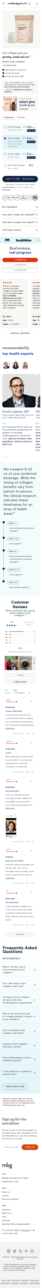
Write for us (7, 1213)
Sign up (29, 1147)
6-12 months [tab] (20, 270)
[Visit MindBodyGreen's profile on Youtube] (32, 1251)
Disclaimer (25, 1280)
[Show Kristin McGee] (25, 365)
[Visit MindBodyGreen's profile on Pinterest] (26, 1251)
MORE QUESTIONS (15, 1087)
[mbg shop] (17, 3)
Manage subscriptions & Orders (15, 1178)
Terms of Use (16, 1280)
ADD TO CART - (20, 179)
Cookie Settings (34, 1283)
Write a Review (24, 682)
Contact (5, 1196)
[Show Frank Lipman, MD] (6, 365)
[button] (37, 4)
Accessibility (15, 1283)
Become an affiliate (10, 1199)
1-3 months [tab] (20, 260)
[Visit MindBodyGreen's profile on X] (20, 1251)
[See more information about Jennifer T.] (31, 743)
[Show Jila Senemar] (16, 365)
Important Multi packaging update (16, 1224)
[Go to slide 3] (7, 457)
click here (25, 1230)
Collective (6, 1210)
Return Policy (5, 1283)
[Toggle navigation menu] (3, 3)
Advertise (6, 1220)
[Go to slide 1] (3, 457)
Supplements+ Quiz (10, 1182)
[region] (20, 663)
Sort (15, 690)
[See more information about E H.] (31, 892)
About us (6, 1192)
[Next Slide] (34, 663)
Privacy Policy (34, 1280)
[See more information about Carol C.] (31, 851)
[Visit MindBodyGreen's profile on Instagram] (8, 1251)
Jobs (4, 1217)
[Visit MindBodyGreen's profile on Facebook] (14, 1251)
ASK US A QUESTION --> (11, 958)
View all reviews (20, 333)
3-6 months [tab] (20, 265)
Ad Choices (24, 1283)
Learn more (6, 189)
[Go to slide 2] (5, 457)
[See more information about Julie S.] (31, 781)
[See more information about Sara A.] (31, 701)
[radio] (20, 129)
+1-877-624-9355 (10, 1234)
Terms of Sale (6, 1280)
